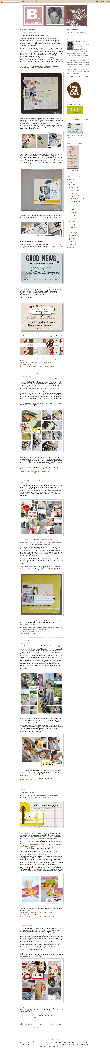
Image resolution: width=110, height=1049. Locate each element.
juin (72, 221)
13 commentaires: (26, 779)
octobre (73, 193)
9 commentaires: (26, 633)
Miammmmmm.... (27, 926)
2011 (71, 185)
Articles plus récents (26, 1024)
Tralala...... (24, 790)
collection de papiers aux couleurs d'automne (44, 836)
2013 (71, 179)
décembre (74, 187)
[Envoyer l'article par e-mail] (35, 364)
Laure (27, 652)
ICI (49, 667)
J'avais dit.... (25, 643)
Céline (49, 652)
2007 (71, 247)
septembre (74, 196)
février (73, 233)
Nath (40, 51)
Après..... (23, 483)
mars (72, 230)
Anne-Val (32, 867)
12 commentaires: (26, 914)
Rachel (55, 851)
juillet (72, 218)
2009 (71, 242)
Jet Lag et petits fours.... (30, 33)
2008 (71, 244)
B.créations (80, 41)
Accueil (41, 1024)
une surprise (50, 771)
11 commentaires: (26, 364)
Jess (50, 728)
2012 (71, 182)
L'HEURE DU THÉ (40, 845)
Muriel (56, 215)
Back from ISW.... (27, 376)
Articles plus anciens (57, 1024)
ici (35, 1011)
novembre (74, 190)
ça (29, 68)
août (72, 216)
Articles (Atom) (33, 1028)
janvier (73, 235)
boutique (29, 244)
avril (72, 227)
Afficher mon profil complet (77, 76)
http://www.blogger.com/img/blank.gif (41, 366)
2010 (71, 239)
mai (72, 224)
